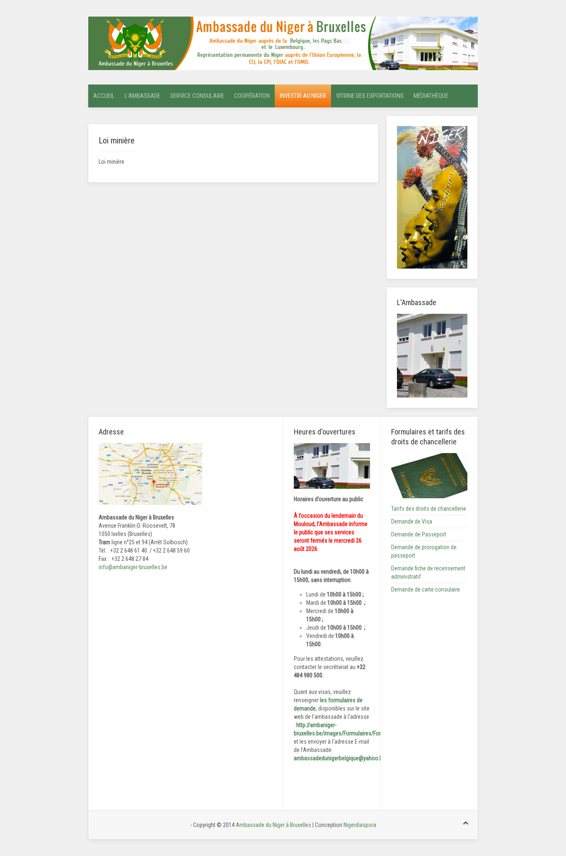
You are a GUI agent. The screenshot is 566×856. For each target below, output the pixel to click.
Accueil (104, 95)
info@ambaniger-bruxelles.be (133, 567)
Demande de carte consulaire (425, 589)
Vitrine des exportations (370, 95)
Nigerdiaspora (359, 825)
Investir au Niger (303, 95)
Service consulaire (197, 95)
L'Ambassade (142, 95)
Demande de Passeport (418, 534)
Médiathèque (431, 95)
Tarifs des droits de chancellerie (428, 508)
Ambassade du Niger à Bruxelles (274, 825)
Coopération (252, 95)
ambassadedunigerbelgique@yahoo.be (339, 758)
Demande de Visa (411, 521)
